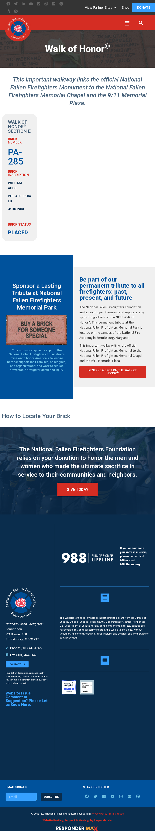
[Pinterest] (61, 4)
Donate (143, 7)
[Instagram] (46, 4)
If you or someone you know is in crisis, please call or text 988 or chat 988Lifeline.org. (133, 556)
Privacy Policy (99, 813)
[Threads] (8, 11)
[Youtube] (31, 4)
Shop (125, 7)
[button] (81, 24)
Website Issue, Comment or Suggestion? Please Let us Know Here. (27, 699)
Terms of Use (116, 813)
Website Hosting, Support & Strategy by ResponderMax (77, 820)
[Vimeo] (38, 4)
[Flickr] (53, 4)
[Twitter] (16, 4)
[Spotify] (16, 11)
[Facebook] (8, 4)
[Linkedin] (104, 796)
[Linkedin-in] (23, 4)
